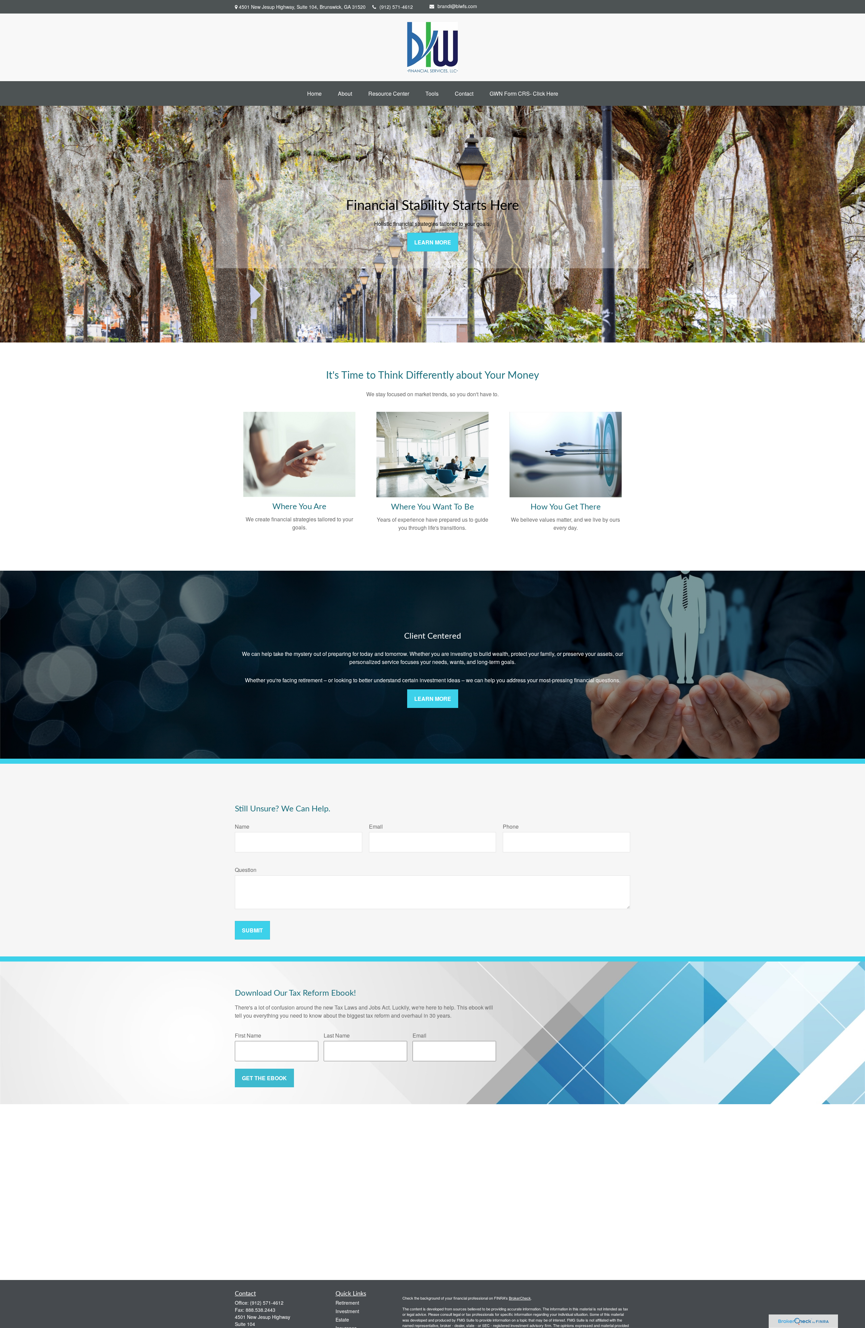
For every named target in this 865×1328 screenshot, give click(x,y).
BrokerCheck (520, 1298)
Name (242, 826)
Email (376, 826)
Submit (252, 930)
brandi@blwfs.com (457, 6)
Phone (511, 826)
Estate (342, 1319)
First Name (248, 1035)
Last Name (337, 1035)
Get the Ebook (264, 1078)
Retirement (347, 1302)
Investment (347, 1311)
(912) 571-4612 (396, 6)
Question (245, 870)
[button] (314, 93)
